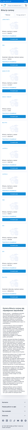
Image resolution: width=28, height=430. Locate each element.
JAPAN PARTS (5, 19)
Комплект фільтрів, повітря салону (13, 57)
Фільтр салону (6, 109)
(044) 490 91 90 (7, 1)
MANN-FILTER (6, 71)
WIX (3, 225)
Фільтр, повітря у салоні (9, 31)
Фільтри (8, 15)
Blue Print (4, 122)
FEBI (3, 45)
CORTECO (5, 148)
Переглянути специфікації (9, 36)
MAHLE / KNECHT (6, 97)
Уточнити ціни (14, 39)
